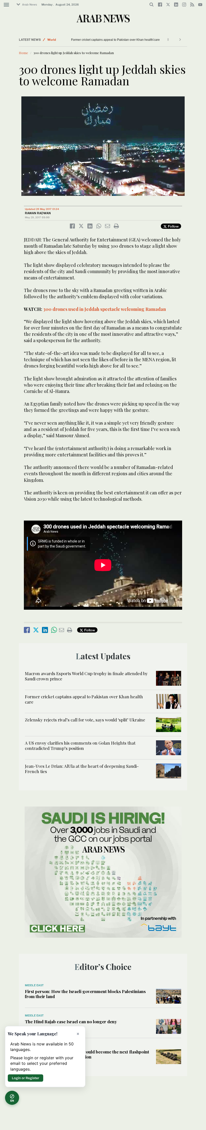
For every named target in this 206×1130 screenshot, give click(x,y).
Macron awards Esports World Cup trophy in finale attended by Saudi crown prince (86, 676)
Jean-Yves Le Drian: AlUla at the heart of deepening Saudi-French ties (82, 768)
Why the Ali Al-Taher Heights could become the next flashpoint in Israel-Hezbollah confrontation (87, 1054)
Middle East (34, 985)
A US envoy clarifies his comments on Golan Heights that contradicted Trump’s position (80, 745)
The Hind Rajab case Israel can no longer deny (71, 1021)
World (51, 40)
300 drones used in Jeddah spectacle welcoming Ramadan (104, 309)
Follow (173, 226)
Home (23, 53)
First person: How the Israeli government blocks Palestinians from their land (85, 994)
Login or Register (25, 1078)
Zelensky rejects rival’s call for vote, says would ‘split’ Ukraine (85, 719)
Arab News (29, 4)
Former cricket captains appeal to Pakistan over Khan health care (115, 40)
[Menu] (6, 5)
